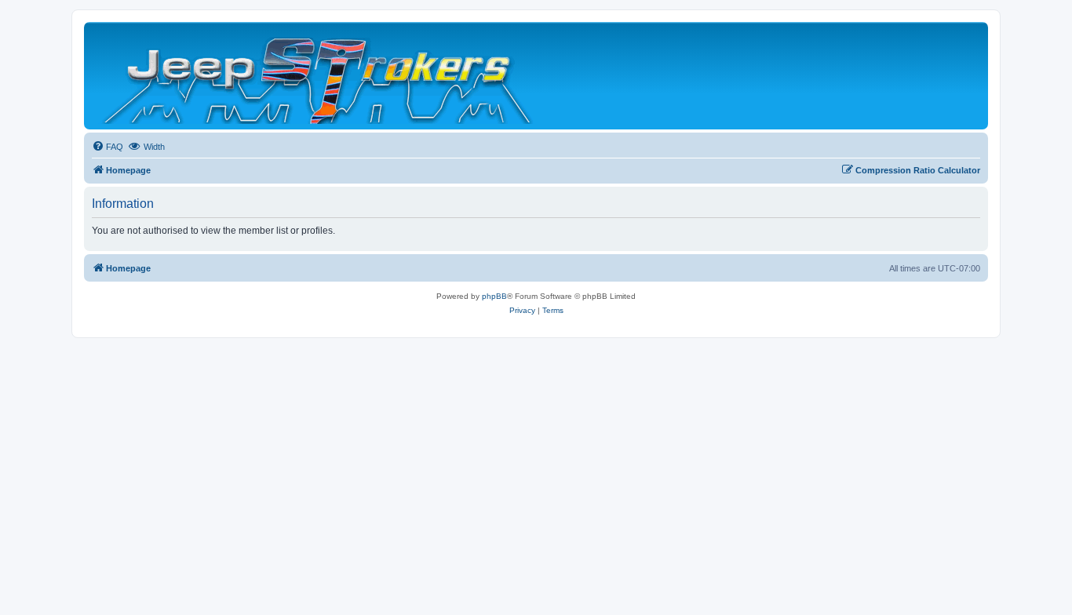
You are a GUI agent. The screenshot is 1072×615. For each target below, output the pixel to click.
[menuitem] (107, 146)
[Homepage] (319, 76)
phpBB (494, 296)
